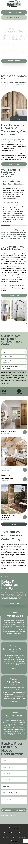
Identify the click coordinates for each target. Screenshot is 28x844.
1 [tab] (5, 225)
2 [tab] (14, 225)
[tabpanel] (14, 201)
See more (14, 524)
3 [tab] (22, 225)
